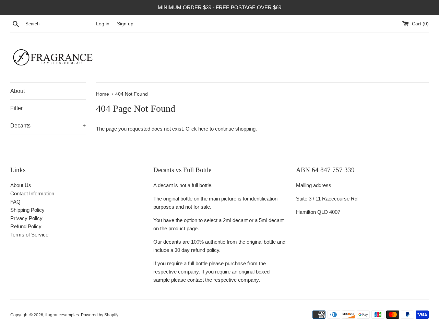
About (17, 91)
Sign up (125, 23)
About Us (20, 185)
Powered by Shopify (99, 315)
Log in (102, 23)
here (203, 129)
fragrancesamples (62, 315)
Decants (48, 126)
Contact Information (32, 193)
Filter (16, 108)
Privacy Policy (26, 218)
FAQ (15, 202)
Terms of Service (29, 234)
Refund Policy (25, 226)
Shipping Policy (27, 210)
